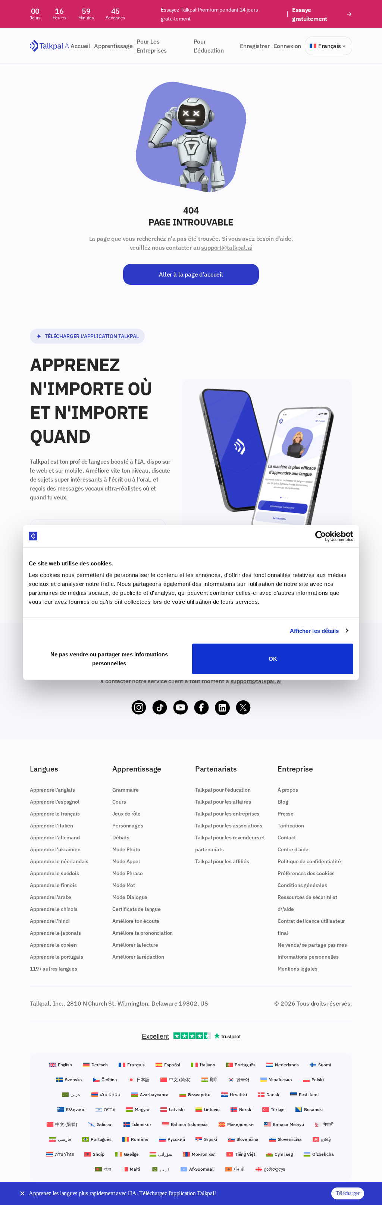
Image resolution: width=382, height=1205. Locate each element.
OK (273, 659)
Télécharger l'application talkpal (92, 336)
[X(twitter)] (243, 707)
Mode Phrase (127, 873)
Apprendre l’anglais (52, 789)
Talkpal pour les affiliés (222, 861)
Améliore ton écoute (135, 921)
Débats (120, 837)
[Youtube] (180, 707)
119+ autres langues (53, 968)
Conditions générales (302, 885)
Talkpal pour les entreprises (227, 813)
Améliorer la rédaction (138, 956)
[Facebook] (201, 707)
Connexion (287, 46)
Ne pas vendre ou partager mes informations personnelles (109, 658)
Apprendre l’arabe (50, 897)
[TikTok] (159, 707)
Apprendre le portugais (56, 956)
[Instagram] (138, 707)
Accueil (80, 46)
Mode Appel (126, 861)
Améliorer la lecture (135, 944)
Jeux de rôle (126, 813)
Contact (287, 837)
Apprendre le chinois (54, 909)
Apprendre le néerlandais (59, 861)
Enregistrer (254, 46)
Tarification (291, 825)
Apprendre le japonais (55, 933)
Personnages (127, 825)
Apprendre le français (55, 813)
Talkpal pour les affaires (223, 801)
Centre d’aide (293, 849)
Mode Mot (123, 885)
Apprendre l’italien (51, 825)
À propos (288, 789)
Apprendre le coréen (53, 944)
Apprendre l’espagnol (54, 801)
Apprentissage (113, 46)
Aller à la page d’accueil (191, 274)
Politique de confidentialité (309, 861)
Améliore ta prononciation (142, 933)
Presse (286, 813)
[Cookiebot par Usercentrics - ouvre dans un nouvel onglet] (320, 536)
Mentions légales (297, 968)
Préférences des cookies (306, 873)
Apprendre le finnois (53, 885)
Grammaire (125, 789)
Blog (283, 801)
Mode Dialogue (129, 897)
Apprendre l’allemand (55, 837)
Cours (119, 801)
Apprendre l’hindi (50, 921)
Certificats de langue (136, 909)
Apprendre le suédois (54, 873)
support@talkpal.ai (226, 247)
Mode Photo (126, 849)
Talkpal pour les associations (228, 825)
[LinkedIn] (222, 707)
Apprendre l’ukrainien (55, 849)
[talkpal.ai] (50, 46)
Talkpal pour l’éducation (223, 789)
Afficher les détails (314, 630)
